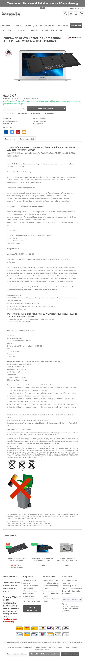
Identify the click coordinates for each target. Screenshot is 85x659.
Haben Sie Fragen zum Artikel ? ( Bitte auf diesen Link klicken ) (31, 322)
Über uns (26, 586)
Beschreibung (10, 142)
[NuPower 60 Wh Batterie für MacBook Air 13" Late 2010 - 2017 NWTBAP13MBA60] (43, 551)
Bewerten (37, 117)
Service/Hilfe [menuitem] (77, 12)
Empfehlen (50, 117)
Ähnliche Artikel (11, 539)
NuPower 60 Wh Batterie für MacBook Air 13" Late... (42, 563)
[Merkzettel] (70, 16)
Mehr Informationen (42, 649)
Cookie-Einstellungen (50, 583)
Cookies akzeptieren (70, 654)
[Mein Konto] (76, 16)
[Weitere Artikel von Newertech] (74, 43)
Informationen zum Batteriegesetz (30, 595)
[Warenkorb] (81, 16)
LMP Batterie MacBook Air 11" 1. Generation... (17, 563)
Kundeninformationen (50, 586)
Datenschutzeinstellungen (17, 654)
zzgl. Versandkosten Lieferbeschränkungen (24, 101)
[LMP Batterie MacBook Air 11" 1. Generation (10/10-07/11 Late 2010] (17, 551)
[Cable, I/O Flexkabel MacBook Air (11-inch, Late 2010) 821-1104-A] (68, 551)
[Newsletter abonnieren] (80, 602)
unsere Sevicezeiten (30, 589)
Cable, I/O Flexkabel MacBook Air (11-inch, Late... (67, 563)
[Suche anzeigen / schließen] (65, 16)
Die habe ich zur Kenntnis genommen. (70, 610)
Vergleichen (9, 117)
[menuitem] (53, 16)
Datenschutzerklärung (50, 597)
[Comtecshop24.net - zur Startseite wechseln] (11, 19)
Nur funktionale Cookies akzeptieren (44, 654)
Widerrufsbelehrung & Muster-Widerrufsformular (50, 591)
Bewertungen (26, 142)
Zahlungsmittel (28, 591)
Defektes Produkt (29, 583)
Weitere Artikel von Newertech (19, 325)
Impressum (46, 604)
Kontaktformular (29, 599)
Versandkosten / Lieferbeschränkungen (31, 603)
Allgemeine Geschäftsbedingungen (51, 600)
